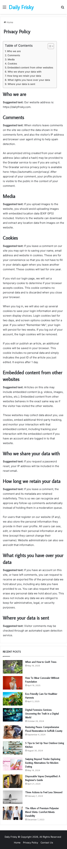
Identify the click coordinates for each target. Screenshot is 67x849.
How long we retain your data (24, 75)
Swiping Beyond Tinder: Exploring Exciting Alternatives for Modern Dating (42, 762)
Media (11, 59)
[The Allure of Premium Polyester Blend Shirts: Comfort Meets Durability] (13, 813)
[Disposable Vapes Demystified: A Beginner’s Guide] (13, 781)
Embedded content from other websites (30, 67)
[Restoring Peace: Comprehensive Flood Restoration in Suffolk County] (13, 732)
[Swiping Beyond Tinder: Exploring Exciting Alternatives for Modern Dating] (13, 764)
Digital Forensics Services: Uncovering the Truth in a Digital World (42, 713)
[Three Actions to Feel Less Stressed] (13, 797)
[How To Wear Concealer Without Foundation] (13, 683)
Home (9, 22)
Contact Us (47, 842)
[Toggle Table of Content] (49, 46)
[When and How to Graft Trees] (13, 667)
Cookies (12, 63)
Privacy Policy (30, 842)
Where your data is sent (21, 84)
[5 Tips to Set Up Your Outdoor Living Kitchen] (13, 748)
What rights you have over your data (29, 79)
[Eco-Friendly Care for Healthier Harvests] (13, 699)
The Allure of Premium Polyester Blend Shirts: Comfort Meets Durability (42, 812)
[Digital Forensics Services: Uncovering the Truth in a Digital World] (13, 715)
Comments (14, 55)
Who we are (14, 51)
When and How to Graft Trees (40, 662)
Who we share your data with (24, 71)
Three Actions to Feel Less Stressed (43, 792)
